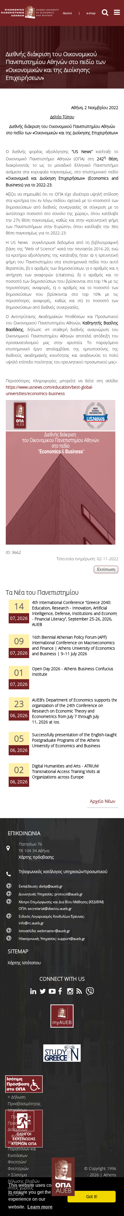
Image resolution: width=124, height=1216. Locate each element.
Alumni (67, 13)
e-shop (91, 13)
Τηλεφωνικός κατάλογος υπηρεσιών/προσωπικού (63, 871)
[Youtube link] (53, 992)
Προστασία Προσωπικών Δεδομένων (19, 1123)
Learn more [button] (39, 1206)
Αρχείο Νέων (102, 801)
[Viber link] (90, 994)
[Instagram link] (71, 992)
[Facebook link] (62, 992)
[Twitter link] (44, 992)
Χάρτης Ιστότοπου (24, 962)
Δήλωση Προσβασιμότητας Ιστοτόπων (24, 1103)
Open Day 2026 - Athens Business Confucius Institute (72, 671)
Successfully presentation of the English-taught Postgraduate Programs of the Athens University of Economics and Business (74, 740)
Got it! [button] (91, 1196)
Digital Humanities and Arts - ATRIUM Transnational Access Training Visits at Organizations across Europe (66, 771)
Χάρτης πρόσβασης (36, 857)
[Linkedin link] (35, 992)
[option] (62, 617)
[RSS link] (81, 992)
